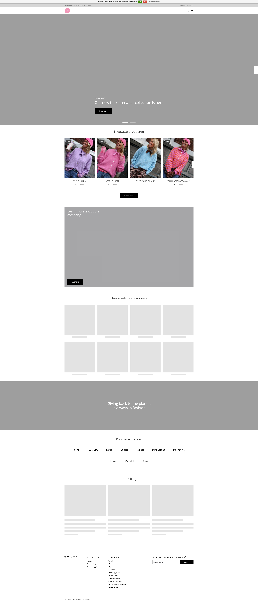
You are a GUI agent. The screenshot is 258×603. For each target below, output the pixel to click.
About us (111, 564)
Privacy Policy (112, 576)
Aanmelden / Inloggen (186, 5)
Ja (140, 1)
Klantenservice (113, 587)
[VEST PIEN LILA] (79, 158)
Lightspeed (86, 599)
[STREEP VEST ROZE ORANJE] (178, 158)
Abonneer (186, 562)
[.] (67, 10)
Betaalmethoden (114, 579)
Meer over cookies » (154, 1)
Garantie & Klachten (115, 581)
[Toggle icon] (184, 11)
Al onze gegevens (114, 573)
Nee (145, 1)
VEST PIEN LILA (79, 181)
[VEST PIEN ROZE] (112, 158)
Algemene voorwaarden (116, 567)
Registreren (90, 561)
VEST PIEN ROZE (112, 181)
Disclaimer (111, 570)
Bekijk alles (129, 195)
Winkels (110, 561)
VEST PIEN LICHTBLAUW (145, 181)
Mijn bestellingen (92, 564)
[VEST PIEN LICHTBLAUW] (145, 158)
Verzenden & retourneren (117, 584)
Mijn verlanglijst (91, 567)
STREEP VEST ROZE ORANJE (178, 181)
